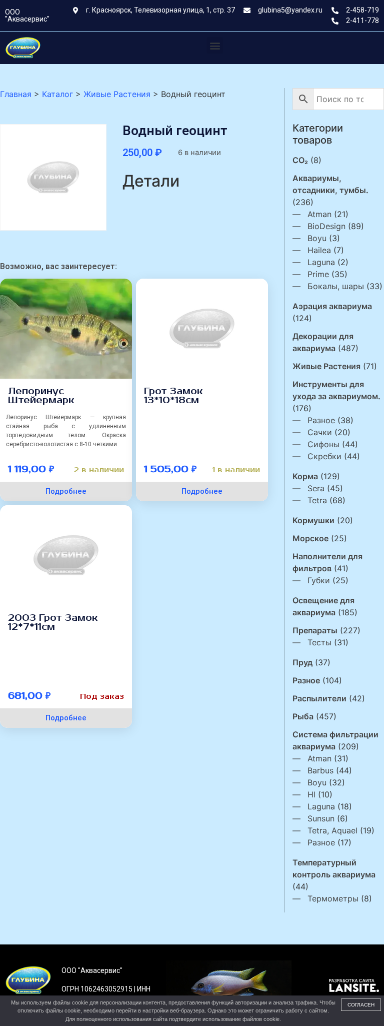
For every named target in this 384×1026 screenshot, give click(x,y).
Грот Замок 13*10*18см (173, 396)
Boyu (317, 238)
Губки (319, 580)
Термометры (333, 898)
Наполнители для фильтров (327, 562)
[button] (214, 45)
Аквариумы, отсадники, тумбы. (330, 184)
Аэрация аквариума (332, 306)
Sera (316, 488)
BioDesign (327, 226)
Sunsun (321, 818)
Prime (318, 274)
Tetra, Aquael (333, 830)
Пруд (302, 662)
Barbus (321, 770)
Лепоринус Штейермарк (41, 396)
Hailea (319, 250)
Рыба (303, 716)
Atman (320, 214)
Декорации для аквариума (323, 342)
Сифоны (324, 444)
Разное (321, 420)
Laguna (321, 262)
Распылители (319, 698)
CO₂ (300, 160)
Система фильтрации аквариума (335, 740)
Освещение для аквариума (323, 606)
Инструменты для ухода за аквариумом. (336, 390)
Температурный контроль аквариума (334, 868)
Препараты (315, 630)
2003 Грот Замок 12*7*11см (53, 622)
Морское (310, 538)
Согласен (361, 1004)
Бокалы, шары (336, 286)
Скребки (325, 456)
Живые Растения (326, 366)
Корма (305, 476)
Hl (312, 794)
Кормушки (313, 520)
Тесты (320, 642)
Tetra (317, 500)
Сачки (320, 432)
